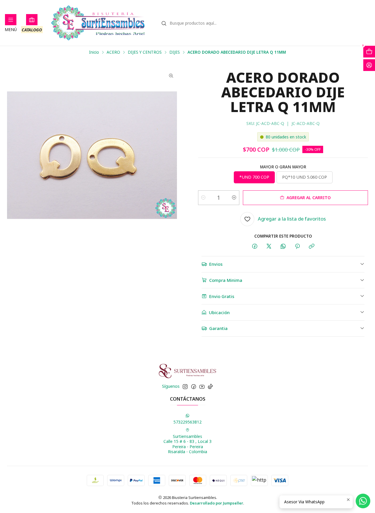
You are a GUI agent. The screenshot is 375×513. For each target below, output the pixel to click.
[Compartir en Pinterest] (297, 246)
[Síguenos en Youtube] (202, 387)
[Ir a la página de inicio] (98, 22)
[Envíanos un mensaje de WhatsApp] (363, 501)
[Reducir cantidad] (203, 198)
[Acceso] (369, 65)
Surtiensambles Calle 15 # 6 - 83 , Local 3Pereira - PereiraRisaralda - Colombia (187, 444)
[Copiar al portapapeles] (311, 246)
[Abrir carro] (369, 51)
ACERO (113, 52)
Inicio (94, 52)
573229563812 (187, 422)
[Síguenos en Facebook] (194, 387)
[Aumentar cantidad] (234, 198)
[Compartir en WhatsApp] (283, 246)
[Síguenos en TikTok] (210, 387)
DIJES (174, 52)
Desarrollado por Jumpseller (216, 503)
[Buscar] (164, 23)
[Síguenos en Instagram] (185, 387)
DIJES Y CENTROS (145, 52)
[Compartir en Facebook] (255, 246)
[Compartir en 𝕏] (269, 246)
